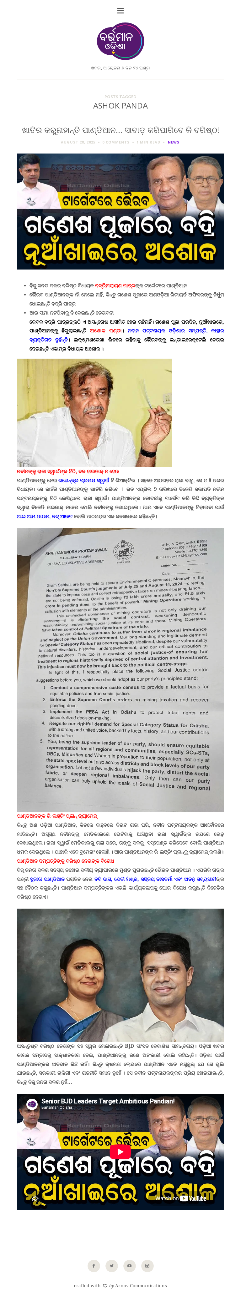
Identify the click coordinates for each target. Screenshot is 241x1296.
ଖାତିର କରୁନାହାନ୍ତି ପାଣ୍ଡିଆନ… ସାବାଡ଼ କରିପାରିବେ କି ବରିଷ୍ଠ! (120, 129)
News (173, 142)
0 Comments (116, 142)
